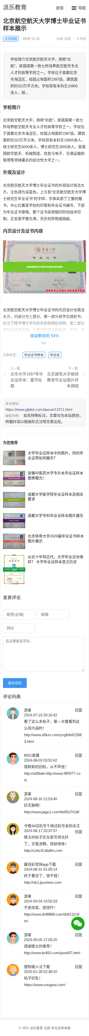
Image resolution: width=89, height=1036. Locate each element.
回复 (78, 710)
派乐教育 (15, 7)
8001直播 (31, 755)
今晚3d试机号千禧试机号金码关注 (52, 826)
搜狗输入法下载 (37, 967)
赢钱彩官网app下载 (40, 864)
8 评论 (81, 39)
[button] (79, 7)
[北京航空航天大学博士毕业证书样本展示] (44, 297)
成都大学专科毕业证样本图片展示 (55, 515)
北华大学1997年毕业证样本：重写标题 (26, 380)
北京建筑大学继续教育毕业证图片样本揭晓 (63, 380)
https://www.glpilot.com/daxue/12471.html (38, 409)
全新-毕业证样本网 (57, 1028)
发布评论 (15, 683)
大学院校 (10, 39)
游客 (27, 710)
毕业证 (55, 355)
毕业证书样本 (34, 355)
